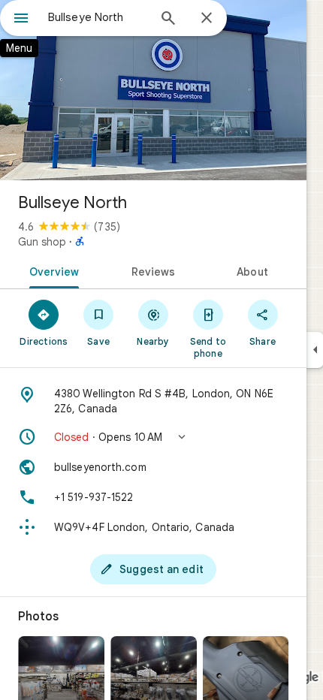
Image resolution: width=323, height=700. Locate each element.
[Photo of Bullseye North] (153, 90)
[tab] (51, 270)
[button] (153, 437)
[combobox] (97, 17)
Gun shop (42, 242)
